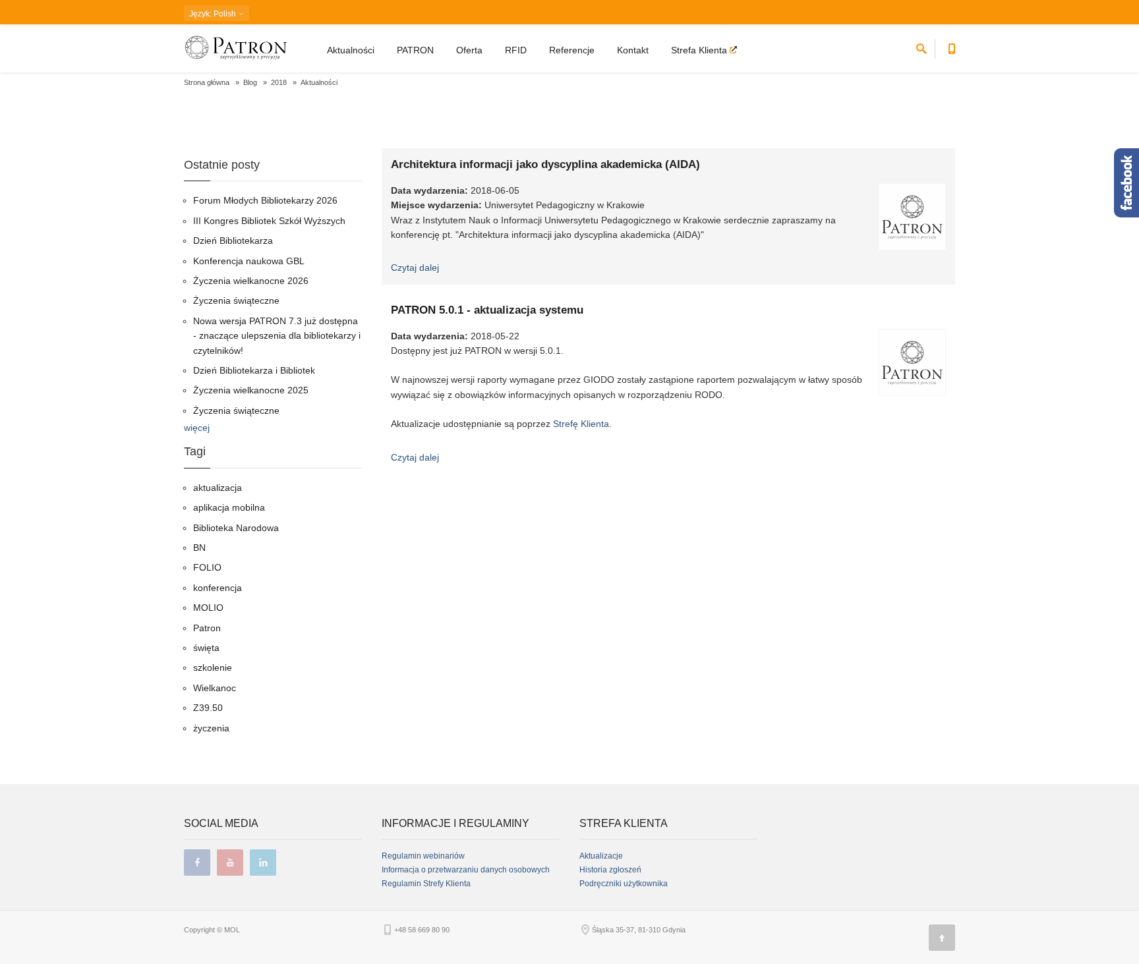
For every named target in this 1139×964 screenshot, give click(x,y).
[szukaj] (921, 46)
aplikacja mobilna (229, 507)
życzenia (211, 728)
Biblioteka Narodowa (236, 528)
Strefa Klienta (700, 50)
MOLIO (208, 607)
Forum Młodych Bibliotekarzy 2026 (265, 200)
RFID (516, 50)
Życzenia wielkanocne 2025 (250, 390)
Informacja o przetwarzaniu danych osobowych (466, 869)
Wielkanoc (214, 688)
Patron (207, 628)
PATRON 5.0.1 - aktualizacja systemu (487, 310)
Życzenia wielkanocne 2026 (250, 280)
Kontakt (633, 50)
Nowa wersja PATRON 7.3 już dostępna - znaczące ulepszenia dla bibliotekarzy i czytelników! (277, 336)
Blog (250, 82)
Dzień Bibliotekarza (233, 240)
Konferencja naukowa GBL (249, 261)
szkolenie (212, 667)
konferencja (217, 587)
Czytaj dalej (415, 267)
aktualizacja (217, 487)
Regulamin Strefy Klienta (426, 883)
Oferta (469, 50)
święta (206, 647)
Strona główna (206, 82)
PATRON (415, 50)
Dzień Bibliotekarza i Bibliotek (254, 370)
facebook (197, 862)
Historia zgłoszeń (610, 869)
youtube (230, 862)
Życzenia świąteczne (236, 300)
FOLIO (207, 567)
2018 (279, 82)
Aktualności (350, 50)
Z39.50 (208, 707)
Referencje (572, 50)
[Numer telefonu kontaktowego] (951, 46)
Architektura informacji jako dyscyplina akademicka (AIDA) (545, 164)
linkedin (263, 862)
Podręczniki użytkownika (623, 883)
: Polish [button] (213, 13)
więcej (197, 427)
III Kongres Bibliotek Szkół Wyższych (269, 220)
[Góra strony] (942, 937)
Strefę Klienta (581, 423)
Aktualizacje (601, 856)
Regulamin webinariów (423, 856)
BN (199, 547)
